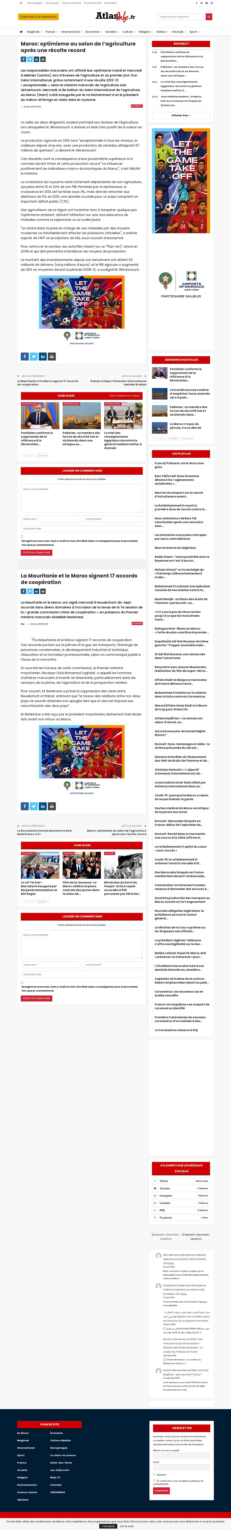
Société (110, 32)
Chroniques (52, 3)
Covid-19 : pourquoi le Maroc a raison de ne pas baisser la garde (181, 797)
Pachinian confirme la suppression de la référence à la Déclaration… (182, 56)
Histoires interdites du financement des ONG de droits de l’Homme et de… (182, 759)
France (50, 32)
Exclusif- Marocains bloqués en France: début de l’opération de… (179, 823)
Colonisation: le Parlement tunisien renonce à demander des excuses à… (182, 887)
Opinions (23, 1499)
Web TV (55, 1477)
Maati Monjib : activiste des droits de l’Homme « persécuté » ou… (181, 601)
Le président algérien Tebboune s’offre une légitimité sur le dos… (178, 942)
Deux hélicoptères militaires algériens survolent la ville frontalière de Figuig (184, 1259)
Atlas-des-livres (61, 1462)
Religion (144, 32)
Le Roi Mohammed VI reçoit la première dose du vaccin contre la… (181, 507)
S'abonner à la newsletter (38, 17)
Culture (128, 32)
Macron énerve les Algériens (175, 548)
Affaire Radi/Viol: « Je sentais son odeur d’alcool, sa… (178, 720)
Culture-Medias (60, 1440)
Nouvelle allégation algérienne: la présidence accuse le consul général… (179, 914)
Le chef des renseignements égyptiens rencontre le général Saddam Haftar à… (181, 86)
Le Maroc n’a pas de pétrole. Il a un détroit (185, 426)
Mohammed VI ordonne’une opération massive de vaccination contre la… (182, 588)
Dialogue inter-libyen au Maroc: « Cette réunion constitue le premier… (182, 630)
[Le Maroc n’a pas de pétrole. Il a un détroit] (159, 428)
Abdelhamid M (171, 1285)
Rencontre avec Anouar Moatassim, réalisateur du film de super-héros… (181, 669)
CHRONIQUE (57, 1492)
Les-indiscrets (59, 1470)
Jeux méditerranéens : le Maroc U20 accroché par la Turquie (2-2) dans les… (181, 101)
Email (156, 1462)
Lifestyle (178, 32)
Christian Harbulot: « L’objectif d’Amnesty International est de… (178, 771)
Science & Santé (71, 3)
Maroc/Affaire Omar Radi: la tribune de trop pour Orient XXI (181, 707)
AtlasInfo (161, 1474)
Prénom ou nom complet (166, 1450)
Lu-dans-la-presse (63, 1455)
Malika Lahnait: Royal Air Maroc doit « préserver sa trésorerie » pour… (180, 955)
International (70, 32)
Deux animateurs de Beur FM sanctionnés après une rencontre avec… (179, 522)
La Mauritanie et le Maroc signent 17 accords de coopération (47, 383)
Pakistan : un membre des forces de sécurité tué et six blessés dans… (188, 411)
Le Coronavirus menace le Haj (176, 1030)
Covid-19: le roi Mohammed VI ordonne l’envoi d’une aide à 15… (178, 861)
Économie (92, 32)
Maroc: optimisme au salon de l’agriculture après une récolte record (116, 832)
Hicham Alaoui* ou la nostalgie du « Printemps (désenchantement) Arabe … (179, 573)
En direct (137, 106)
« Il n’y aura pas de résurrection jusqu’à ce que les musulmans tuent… (178, 615)
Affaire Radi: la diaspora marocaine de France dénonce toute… (181, 682)
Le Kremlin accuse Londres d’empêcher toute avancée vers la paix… (190, 393)
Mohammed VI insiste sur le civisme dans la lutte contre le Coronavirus (180, 694)
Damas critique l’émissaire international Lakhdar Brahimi (118, 383)
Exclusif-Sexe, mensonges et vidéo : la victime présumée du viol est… (182, 746)
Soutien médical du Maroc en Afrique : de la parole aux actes (182, 810)
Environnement (93, 3)
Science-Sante (27, 1492)
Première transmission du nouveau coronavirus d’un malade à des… (180, 1019)
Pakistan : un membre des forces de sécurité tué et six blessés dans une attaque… (182, 71)
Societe (22, 1470)
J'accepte (108, 1526)
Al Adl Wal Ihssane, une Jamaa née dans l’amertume (180, 656)
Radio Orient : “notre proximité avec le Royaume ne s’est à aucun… (182, 559)
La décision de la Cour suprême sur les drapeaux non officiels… (180, 929)
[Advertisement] (181, 1097)
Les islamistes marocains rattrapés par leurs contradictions (181, 537)
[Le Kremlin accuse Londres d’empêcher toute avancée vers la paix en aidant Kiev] (159, 394)
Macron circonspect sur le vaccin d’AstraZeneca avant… (179, 494)
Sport (193, 32)
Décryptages (35, 3)
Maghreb (33, 32)
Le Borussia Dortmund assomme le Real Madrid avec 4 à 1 (44, 832)
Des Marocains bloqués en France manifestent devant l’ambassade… (180, 874)
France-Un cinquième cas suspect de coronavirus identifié (182, 1006)
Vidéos (161, 32)
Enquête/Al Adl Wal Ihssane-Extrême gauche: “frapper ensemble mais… (181, 643)
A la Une (109, 853)
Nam (166, 1255)
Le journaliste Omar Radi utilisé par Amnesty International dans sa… (180, 784)
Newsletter (110, 3)
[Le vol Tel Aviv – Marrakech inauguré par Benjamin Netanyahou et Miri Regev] (40, 865)
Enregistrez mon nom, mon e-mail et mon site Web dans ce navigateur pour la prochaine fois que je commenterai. (80, 543)
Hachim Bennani (172, 1370)
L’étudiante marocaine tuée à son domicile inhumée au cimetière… (179, 968)
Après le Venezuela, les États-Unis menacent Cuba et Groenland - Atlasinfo (183, 1343)
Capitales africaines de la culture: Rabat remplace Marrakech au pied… (182, 980)
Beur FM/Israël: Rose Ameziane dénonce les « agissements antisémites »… (177, 480)
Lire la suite (127, 1526)
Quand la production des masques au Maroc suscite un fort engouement (182, 900)
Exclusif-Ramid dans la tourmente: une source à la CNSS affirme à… (180, 836)
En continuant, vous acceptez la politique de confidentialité (178, 1483)
